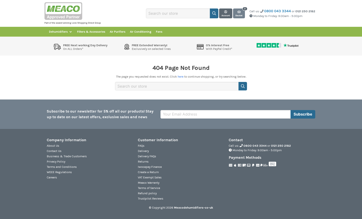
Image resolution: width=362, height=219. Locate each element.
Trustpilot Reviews (150, 198)
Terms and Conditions (62, 167)
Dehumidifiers (58, 31)
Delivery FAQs (147, 156)
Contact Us (54, 151)
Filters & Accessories (91, 31)
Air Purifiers (117, 31)
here (180, 76)
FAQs (141, 145)
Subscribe (303, 114)
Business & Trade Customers (67, 156)
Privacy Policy (56, 161)
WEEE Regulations (59, 172)
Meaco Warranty (148, 182)
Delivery (143, 151)
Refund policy (147, 193)
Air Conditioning (140, 31)
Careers (52, 177)
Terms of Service (149, 188)
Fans (159, 31)
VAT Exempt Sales (150, 177)
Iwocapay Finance (150, 167)
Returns (143, 161)
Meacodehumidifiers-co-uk (193, 207)
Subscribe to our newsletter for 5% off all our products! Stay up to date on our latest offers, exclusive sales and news (100, 114)
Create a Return (148, 172)
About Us (53, 145)
